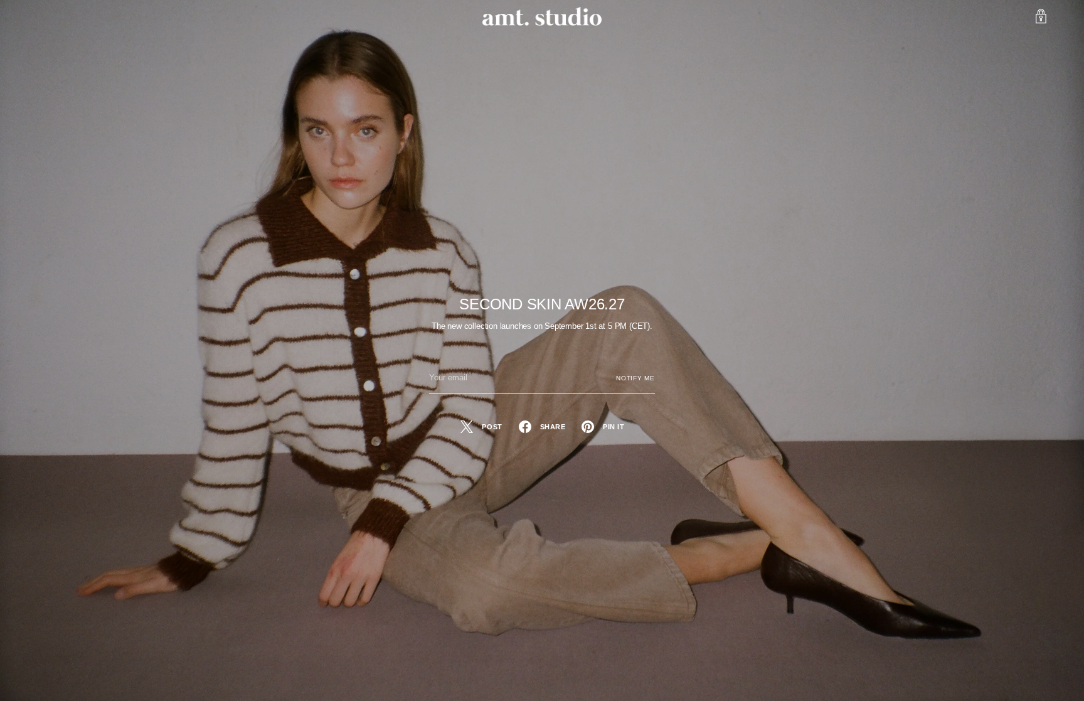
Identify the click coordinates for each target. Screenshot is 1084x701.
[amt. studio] (542, 16)
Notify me (635, 378)
